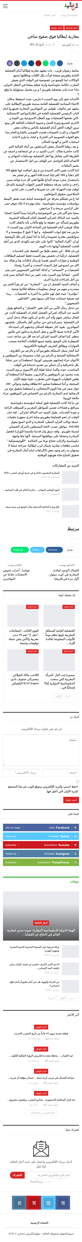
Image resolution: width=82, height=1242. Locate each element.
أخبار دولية (56, 28)
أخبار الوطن (68, 607)
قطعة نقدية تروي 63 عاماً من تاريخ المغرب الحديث (41, 1033)
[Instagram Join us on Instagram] (19, 1202)
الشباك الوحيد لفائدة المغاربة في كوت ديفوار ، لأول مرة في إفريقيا (63, 574)
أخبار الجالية (72, 28)
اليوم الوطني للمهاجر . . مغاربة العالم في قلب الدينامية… (31, 489)
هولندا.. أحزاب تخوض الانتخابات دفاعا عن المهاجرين (16, 574)
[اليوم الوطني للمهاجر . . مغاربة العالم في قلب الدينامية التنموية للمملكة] (70, 494)
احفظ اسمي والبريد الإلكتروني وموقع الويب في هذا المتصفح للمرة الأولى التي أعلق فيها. (43, 789)
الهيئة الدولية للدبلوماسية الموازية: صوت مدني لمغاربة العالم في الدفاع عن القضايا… (41, 932)
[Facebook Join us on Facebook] (63, 1202)
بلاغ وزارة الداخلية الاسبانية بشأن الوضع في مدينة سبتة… (31, 507)
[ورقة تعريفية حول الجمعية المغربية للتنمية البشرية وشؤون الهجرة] (70, 951)
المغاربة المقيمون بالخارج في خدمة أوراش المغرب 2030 (31, 472)
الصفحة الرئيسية (39, 1222)
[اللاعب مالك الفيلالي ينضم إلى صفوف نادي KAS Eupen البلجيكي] (23, 660)
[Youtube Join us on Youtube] (33, 1202)
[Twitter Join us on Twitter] (48, 1202)
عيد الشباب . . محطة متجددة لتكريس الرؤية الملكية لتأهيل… (41, 1055)
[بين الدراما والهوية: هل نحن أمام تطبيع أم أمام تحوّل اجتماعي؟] (70, 986)
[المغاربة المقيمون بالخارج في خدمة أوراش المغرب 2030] (70, 477)
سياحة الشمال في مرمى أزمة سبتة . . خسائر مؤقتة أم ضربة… (41, 1077)
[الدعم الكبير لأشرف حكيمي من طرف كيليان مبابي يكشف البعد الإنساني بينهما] (70, 969)
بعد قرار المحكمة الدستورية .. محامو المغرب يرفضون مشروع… (41, 1099)
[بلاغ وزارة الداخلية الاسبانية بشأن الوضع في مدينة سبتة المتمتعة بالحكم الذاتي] (70, 511)
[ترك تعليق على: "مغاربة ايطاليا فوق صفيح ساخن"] (75, 54)
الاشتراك (17, 1175)
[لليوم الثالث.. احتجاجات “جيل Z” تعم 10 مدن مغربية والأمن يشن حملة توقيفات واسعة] (23, 616)
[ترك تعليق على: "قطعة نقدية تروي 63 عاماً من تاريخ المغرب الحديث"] (24, 1038)
